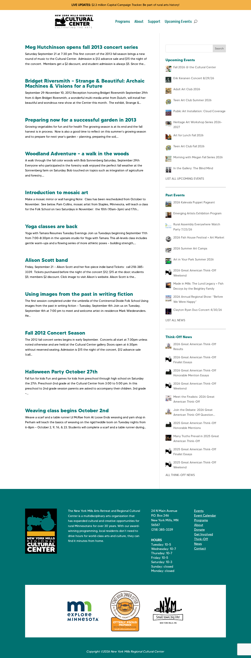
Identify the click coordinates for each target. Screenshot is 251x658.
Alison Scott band (46, 260)
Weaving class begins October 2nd (67, 410)
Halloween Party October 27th (61, 372)
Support (154, 21)
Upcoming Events (178, 21)
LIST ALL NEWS (175, 320)
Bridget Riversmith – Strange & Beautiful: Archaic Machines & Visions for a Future (85, 83)
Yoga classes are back (51, 226)
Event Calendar (205, 515)
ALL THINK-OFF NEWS (180, 475)
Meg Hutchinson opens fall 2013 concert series (81, 47)
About (139, 21)
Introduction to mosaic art (56, 192)
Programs (122, 21)
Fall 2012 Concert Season (55, 333)
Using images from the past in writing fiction (79, 294)
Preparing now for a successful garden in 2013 (80, 120)
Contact (200, 548)
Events (199, 511)
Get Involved (203, 534)
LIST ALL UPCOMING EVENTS (185, 178)
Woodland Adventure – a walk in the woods (77, 153)
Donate (199, 529)
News (198, 544)
